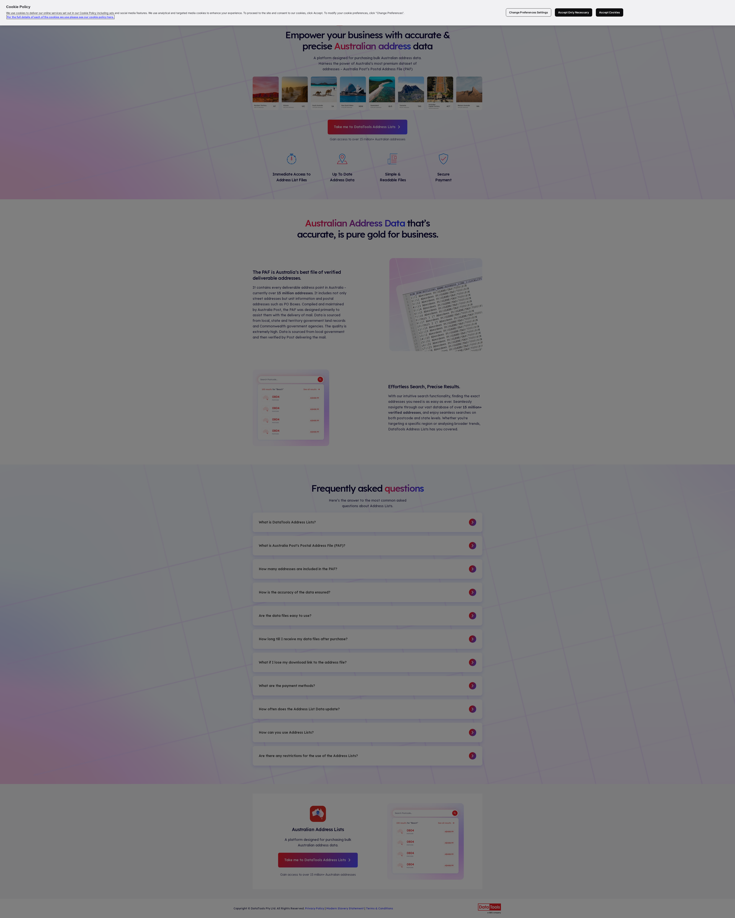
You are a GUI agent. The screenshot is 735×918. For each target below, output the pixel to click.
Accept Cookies (609, 12)
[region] (367, 12)
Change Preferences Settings (528, 12)
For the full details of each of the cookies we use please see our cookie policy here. (60, 17)
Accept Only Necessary (573, 12)
